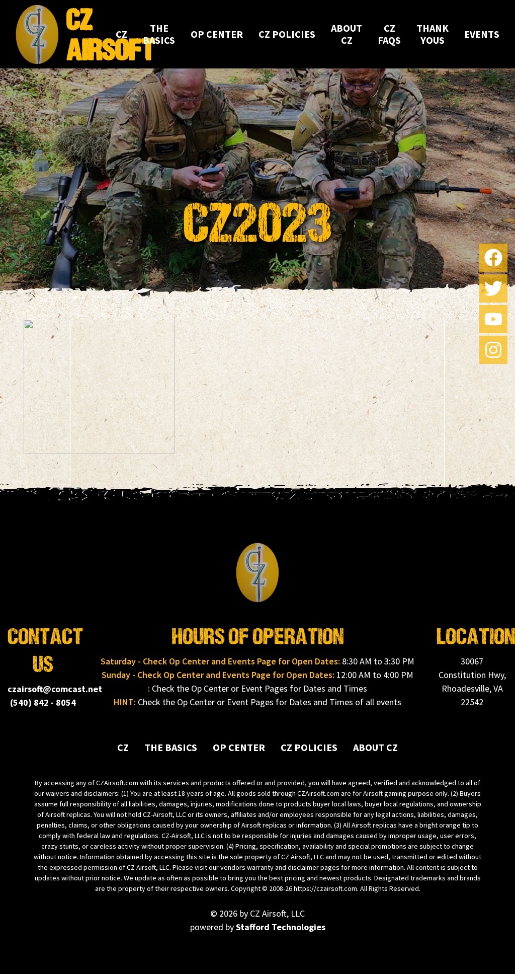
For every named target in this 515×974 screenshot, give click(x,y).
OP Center (217, 34)
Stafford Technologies (280, 927)
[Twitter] (493, 288)
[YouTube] (493, 319)
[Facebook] (493, 258)
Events (481, 34)
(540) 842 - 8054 (43, 702)
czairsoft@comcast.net (55, 689)
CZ (121, 34)
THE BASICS (159, 34)
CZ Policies (287, 34)
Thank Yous (432, 34)
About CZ (346, 34)
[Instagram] (493, 350)
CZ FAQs (389, 34)
